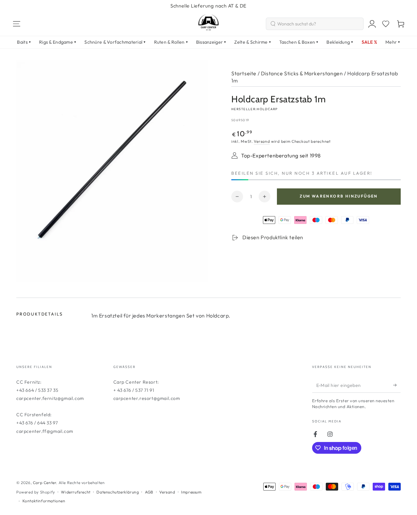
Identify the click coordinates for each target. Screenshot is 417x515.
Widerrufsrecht (75, 492)
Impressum (191, 492)
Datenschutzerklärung (117, 492)
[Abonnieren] (397, 385)
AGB (149, 492)
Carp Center (44, 482)
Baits (24, 42)
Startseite (243, 73)
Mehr (392, 42)
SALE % (369, 42)
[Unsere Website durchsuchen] (273, 24)
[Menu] (16, 24)
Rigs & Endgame (57, 42)
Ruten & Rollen (171, 42)
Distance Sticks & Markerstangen (302, 73)
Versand (262, 141)
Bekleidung (339, 42)
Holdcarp (267, 109)
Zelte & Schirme (252, 42)
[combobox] (315, 24)
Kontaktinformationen (43, 500)
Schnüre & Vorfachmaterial (114, 42)
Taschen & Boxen (298, 42)
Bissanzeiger (211, 42)
